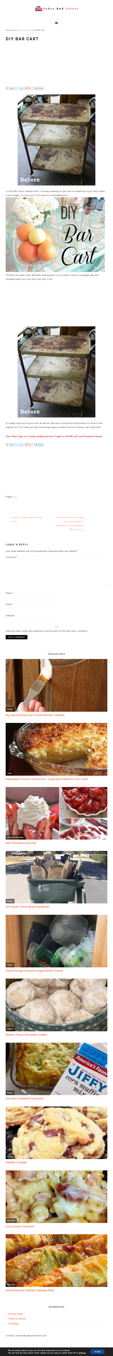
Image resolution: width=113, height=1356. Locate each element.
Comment (12, 557)
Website (10, 615)
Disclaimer (13, 1323)
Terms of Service (17, 1318)
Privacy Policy (15, 1313)
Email (9, 604)
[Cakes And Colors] (56, 13)
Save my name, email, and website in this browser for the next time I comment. (47, 630)
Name (10, 593)
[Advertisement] (56, 66)
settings (82, 1353)
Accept (97, 1351)
